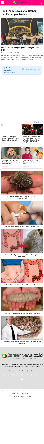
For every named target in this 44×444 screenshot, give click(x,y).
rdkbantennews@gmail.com (26, 371)
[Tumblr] (31, 375)
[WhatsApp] (41, 375)
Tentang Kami (27, 391)
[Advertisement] (22, 98)
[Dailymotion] (3, 375)
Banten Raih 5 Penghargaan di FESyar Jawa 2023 (20, 48)
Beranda (3, 7)
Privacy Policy (15, 393)
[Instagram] (12, 375)
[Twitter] (36, 375)
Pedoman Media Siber (15, 391)
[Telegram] (22, 375)
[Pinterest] (17, 375)
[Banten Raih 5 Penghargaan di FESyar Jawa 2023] (22, 31)
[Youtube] (22, 379)
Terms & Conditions (26, 393)
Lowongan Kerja (37, 391)
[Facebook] (8, 375)
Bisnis (3, 44)
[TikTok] (27, 375)
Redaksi (4, 391)
